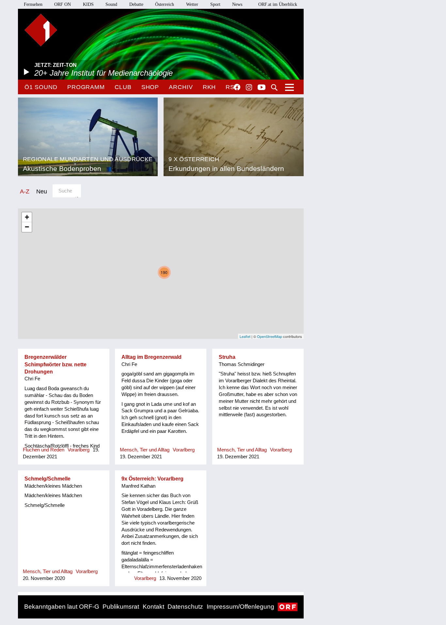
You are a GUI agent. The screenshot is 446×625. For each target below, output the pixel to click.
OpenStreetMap (269, 336)
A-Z (24, 191)
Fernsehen (33, 4)
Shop (150, 87)
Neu (41, 191)
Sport (215, 4)
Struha (227, 357)
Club (123, 87)
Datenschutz (185, 606)
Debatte (136, 4)
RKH (209, 87)
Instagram (249, 87)
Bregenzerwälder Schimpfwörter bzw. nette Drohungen (55, 364)
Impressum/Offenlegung (240, 606)
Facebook (237, 87)
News (237, 4)
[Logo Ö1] (40, 30)
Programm (86, 87)
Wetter (192, 4)
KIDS (88, 4)
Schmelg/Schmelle (47, 478)
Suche (274, 87)
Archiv (181, 87)
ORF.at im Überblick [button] (277, 4)
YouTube (261, 87)
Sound (111, 4)
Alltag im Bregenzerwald (151, 357)
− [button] (27, 227)
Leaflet (245, 336)
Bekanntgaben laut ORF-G (61, 606)
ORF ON (62, 4)
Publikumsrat (121, 606)
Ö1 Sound (40, 87)
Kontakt (153, 606)
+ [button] (27, 217)
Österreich (164, 4)
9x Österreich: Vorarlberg (152, 478)
